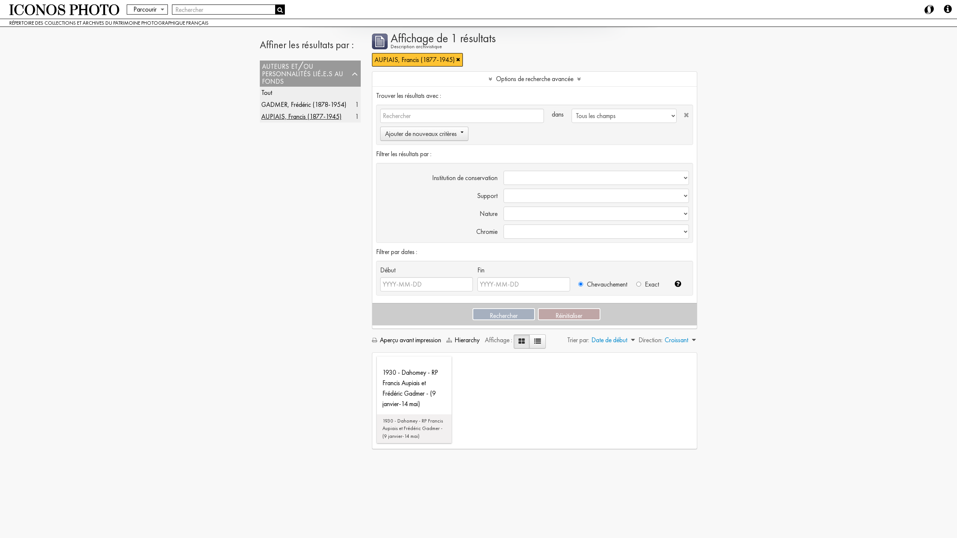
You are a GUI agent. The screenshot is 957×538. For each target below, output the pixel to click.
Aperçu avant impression (409, 340)
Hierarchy (467, 340)
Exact (651, 284)
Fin (480, 270)
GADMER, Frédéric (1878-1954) (304, 104)
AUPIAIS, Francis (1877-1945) (301, 116)
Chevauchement (606, 284)
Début (388, 270)
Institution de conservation (465, 177)
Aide (947, 9)
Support (487, 195)
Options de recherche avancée (534, 78)
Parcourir (145, 9)
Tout (266, 92)
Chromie (487, 231)
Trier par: (578, 340)
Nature (489, 213)
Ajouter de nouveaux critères (421, 133)
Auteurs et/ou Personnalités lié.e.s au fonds (302, 74)
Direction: (650, 340)
